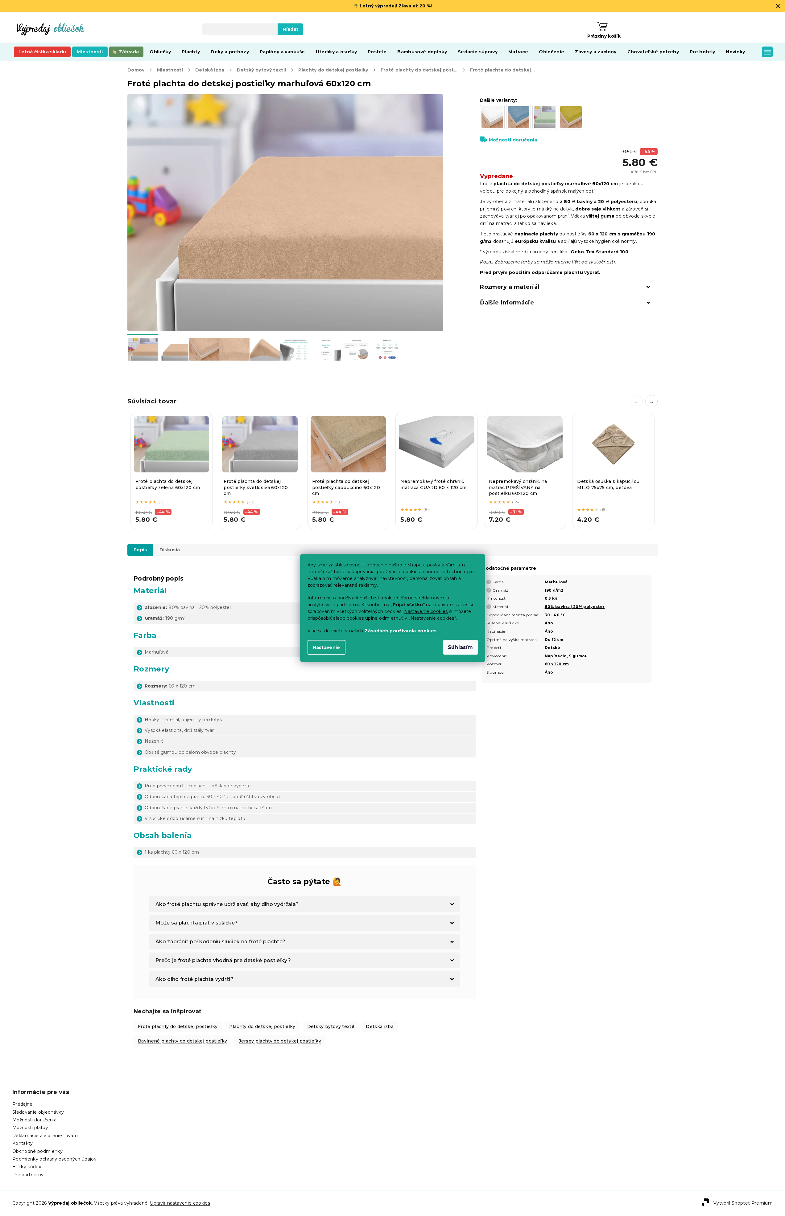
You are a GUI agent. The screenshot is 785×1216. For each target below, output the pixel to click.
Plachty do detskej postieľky (262, 1026)
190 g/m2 (554, 590)
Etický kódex (26, 1166)
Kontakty (22, 1143)
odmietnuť (391, 618)
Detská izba (380, 1026)
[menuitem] (42, 52)
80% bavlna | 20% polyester (575, 606)
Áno (549, 623)
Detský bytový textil (330, 1026)
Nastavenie (326, 647)
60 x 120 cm (557, 664)
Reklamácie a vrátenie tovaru (45, 1135)
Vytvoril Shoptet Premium (743, 1203)
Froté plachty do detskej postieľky (177, 1026)
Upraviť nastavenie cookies (180, 1203)
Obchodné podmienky (37, 1151)
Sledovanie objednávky (38, 1112)
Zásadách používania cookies (400, 631)
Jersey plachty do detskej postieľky (280, 1041)
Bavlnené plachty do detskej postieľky (182, 1041)
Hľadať (290, 29)
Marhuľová (556, 582)
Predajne (22, 1104)
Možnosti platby (30, 1127)
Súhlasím (460, 647)
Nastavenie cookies (426, 611)
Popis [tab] (140, 550)
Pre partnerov (27, 1174)
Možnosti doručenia (513, 140)
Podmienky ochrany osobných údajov (54, 1159)
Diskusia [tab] (169, 550)
